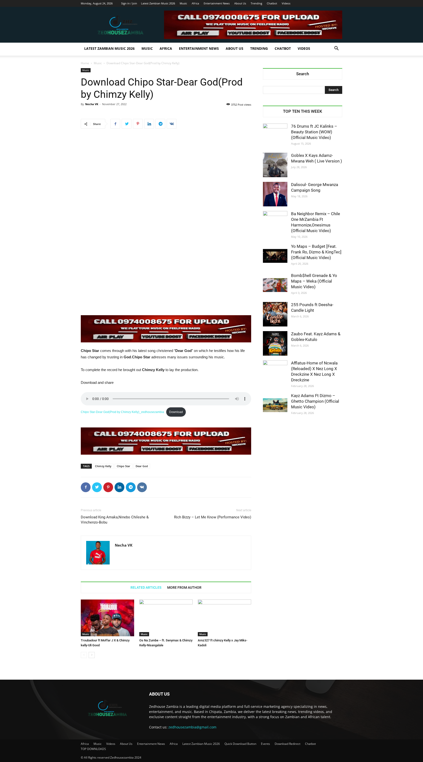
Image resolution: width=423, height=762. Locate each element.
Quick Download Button (240, 744)
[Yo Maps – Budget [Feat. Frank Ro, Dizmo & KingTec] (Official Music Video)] (275, 256)
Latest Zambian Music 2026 (158, 3)
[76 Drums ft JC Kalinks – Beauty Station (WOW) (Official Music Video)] (275, 136)
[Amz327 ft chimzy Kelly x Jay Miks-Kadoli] (224, 618)
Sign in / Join (129, 3)
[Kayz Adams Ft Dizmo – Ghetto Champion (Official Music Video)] (275, 405)
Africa (195, 3)
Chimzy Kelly (103, 466)
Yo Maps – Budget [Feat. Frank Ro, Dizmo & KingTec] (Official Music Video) (316, 252)
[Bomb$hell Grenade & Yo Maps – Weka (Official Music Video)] (275, 285)
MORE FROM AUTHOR (184, 587)
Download (176, 412)
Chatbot (272, 3)
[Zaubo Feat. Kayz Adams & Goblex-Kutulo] (275, 343)
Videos (286, 3)
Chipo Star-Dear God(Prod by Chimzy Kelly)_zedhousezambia (122, 412)
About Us (240, 3)
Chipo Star (123, 466)
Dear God (142, 466)
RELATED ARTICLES (145, 587)
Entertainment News (217, 3)
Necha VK (91, 104)
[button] (336, 49)
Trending (256, 3)
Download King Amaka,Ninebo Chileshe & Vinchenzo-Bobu (115, 520)
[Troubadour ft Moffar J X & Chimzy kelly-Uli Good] (107, 618)
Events (265, 744)
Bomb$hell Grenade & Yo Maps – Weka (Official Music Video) (314, 281)
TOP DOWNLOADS (93, 749)
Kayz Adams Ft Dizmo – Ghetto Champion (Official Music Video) (315, 401)
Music (183, 3)
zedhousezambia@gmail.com (192, 727)
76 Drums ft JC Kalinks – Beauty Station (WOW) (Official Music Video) (314, 132)
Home (85, 63)
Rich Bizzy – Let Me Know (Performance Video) (212, 517)
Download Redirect (287, 744)
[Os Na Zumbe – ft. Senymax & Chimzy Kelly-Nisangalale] (166, 618)
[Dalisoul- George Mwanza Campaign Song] (275, 194)
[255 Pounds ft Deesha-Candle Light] (275, 314)
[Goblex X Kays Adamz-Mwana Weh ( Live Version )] (275, 165)
